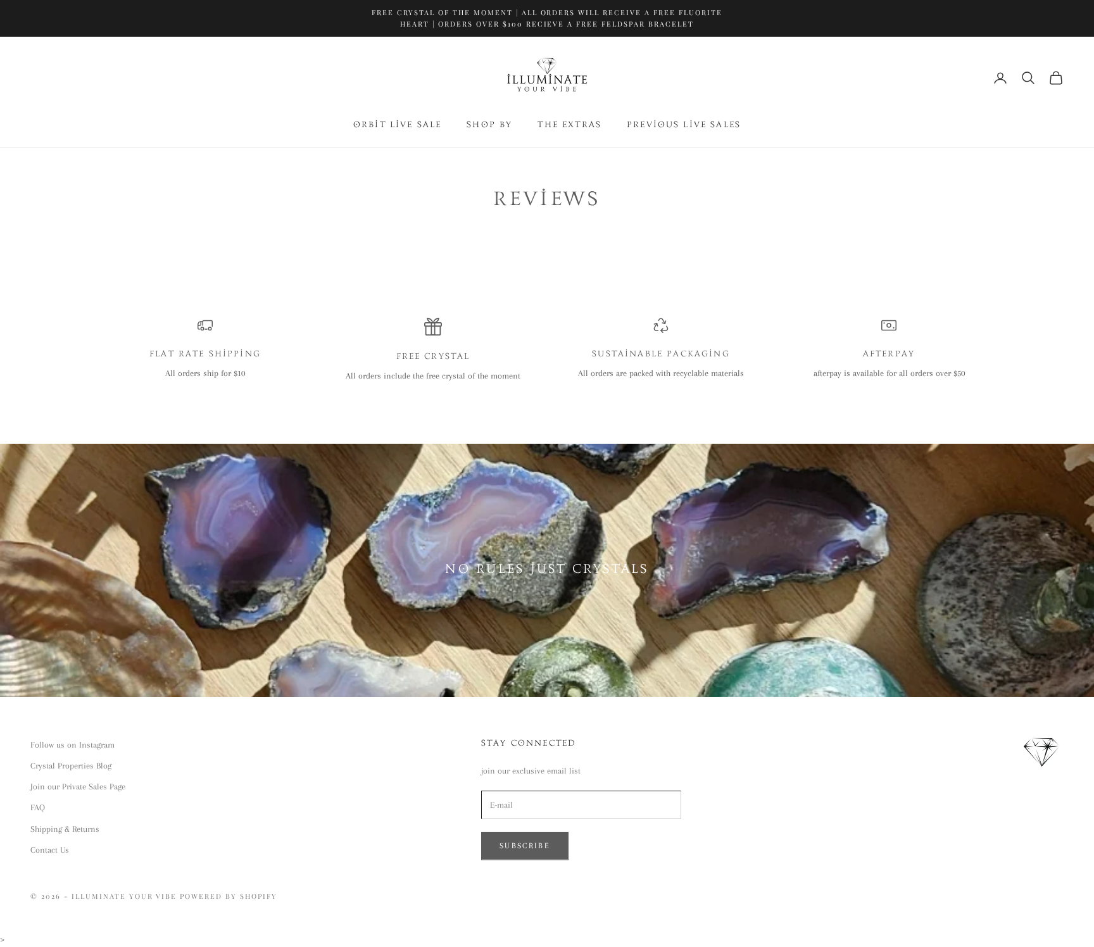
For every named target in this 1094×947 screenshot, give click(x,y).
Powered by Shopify (228, 896)
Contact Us (49, 850)
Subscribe (525, 845)
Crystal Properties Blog (70, 765)
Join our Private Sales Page (77, 786)
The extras (569, 125)
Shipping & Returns (64, 829)
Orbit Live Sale (397, 125)
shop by (489, 125)
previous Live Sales (684, 125)
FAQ (37, 807)
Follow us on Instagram (72, 744)
